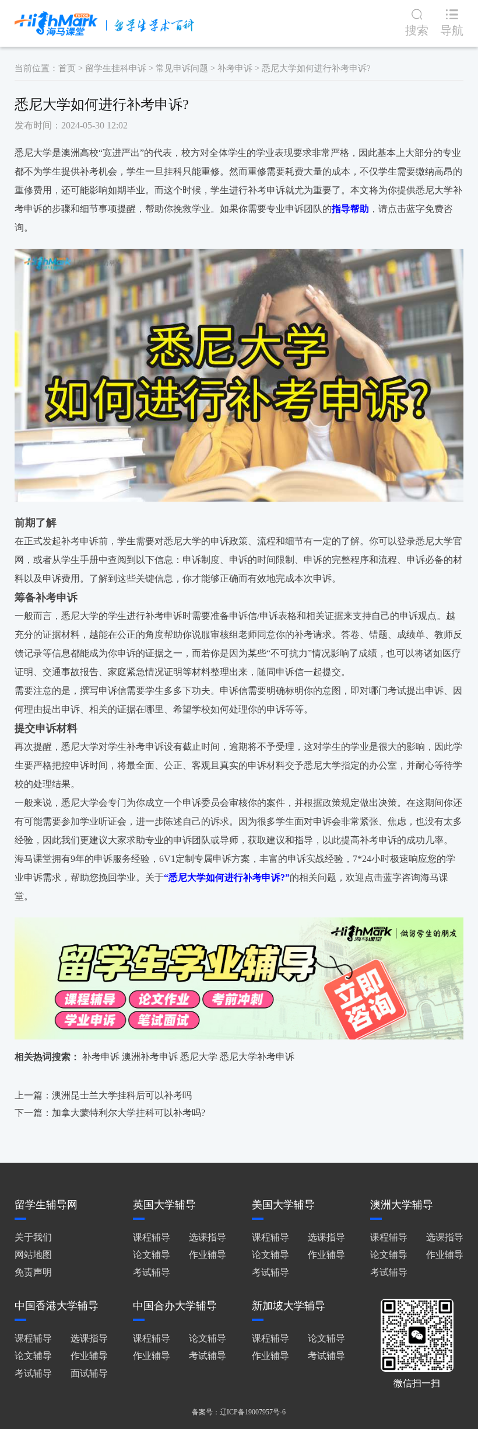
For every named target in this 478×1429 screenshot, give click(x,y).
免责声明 (33, 1272)
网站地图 (33, 1255)
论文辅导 (151, 1255)
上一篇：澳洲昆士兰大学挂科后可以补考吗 (103, 1095)
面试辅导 (89, 1373)
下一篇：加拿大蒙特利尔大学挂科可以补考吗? (110, 1113)
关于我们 (33, 1237)
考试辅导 (151, 1272)
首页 (67, 68)
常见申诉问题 (182, 68)
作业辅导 (207, 1255)
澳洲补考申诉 (150, 1057)
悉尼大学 (198, 1057)
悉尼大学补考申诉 (257, 1057)
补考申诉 (234, 68)
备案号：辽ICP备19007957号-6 (239, 1412)
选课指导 (207, 1237)
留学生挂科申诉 (115, 68)
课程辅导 (151, 1237)
